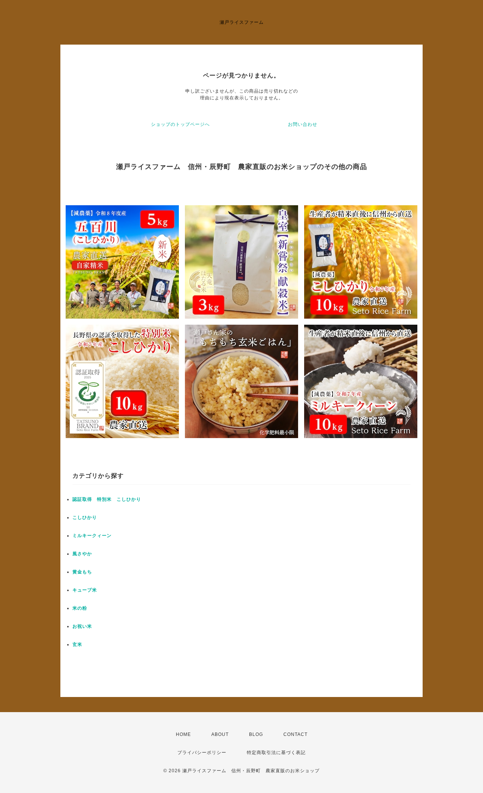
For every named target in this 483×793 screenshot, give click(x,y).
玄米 (77, 644)
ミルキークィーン (92, 535)
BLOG (256, 734)
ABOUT (220, 734)
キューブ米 (84, 590)
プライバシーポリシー (201, 752)
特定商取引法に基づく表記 (276, 752)
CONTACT (295, 734)
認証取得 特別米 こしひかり (106, 499)
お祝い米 (82, 626)
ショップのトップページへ (180, 124)
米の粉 (79, 608)
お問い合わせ (302, 124)
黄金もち (82, 572)
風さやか (82, 553)
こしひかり (84, 517)
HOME (183, 734)
